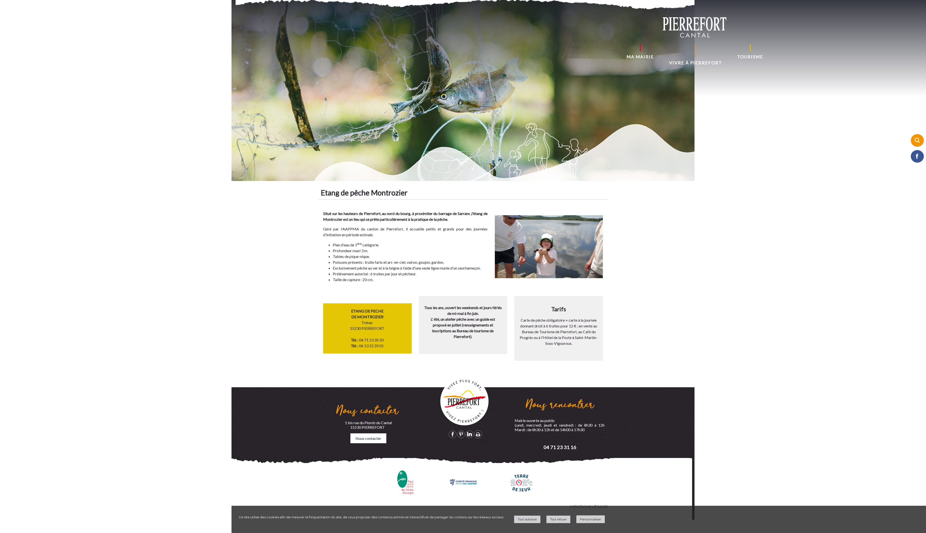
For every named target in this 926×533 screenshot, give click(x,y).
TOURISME (750, 56)
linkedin (469, 434)
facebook (452, 434)
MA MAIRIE (640, 56)
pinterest (461, 434)
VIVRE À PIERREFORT (695, 62)
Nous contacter (368, 438)
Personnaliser (590, 519)
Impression (478, 434)
